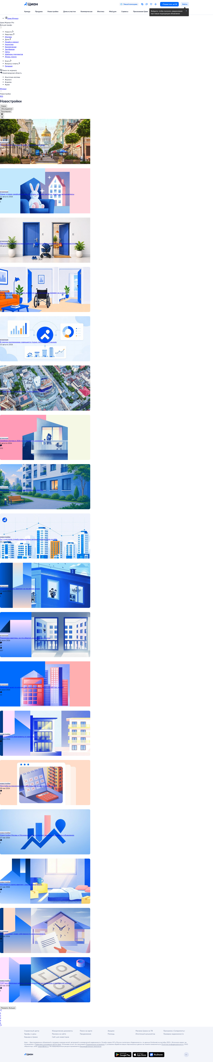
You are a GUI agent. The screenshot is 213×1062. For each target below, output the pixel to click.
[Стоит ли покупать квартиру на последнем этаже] (106, 574)
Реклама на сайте (59, 1034)
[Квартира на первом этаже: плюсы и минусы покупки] (106, 475)
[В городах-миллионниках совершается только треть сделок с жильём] (106, 327)
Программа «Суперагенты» (174, 1031)
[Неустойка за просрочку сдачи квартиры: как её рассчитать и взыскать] (106, 771)
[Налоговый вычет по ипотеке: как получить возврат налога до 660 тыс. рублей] (106, 672)
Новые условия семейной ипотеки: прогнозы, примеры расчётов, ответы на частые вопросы (37, 194)
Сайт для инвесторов (60, 1037)
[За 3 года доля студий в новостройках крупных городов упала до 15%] (106, 524)
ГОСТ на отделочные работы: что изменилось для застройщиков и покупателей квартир (35, 983)
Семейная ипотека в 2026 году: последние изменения (21, 440)
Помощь (111, 1034)
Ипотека (100, 11)
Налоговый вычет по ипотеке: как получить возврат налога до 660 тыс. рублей (32, 687)
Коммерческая (86, 11)
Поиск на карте (86, 1031)
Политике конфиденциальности (172, 1044)
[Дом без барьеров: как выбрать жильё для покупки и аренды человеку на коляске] (106, 278)
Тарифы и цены (30, 1034)
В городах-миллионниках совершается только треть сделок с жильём (28, 342)
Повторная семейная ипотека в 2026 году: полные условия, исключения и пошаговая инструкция (39, 243)
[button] (109, 77)
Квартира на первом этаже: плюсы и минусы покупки (21, 490)
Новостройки (52, 11)
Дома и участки (69, 11)
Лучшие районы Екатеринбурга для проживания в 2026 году (24, 391)
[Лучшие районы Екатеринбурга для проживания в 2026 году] (106, 377)
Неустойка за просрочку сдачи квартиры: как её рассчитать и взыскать (28, 786)
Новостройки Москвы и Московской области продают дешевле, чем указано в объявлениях (37, 835)
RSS (1, 96)
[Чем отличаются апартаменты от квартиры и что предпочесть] (106, 722)
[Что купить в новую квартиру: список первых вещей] (106, 870)
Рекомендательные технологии (90, 1046)
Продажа (39, 11)
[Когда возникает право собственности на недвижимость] (106, 919)
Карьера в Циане (31, 1037)
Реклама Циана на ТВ (144, 1031)
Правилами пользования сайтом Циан (48, 1044)
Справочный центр (31, 1031)
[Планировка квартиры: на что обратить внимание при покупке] (106, 623)
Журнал (3, 89)
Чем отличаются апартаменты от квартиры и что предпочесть (25, 736)
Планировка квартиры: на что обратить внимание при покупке (25, 638)
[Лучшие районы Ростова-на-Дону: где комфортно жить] (106, 130)
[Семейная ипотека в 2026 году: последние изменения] (106, 426)
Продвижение (85, 1034)
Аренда (27, 11)
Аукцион (111, 1031)
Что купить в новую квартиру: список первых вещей (21, 884)
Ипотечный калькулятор (145, 1034)
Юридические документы (62, 1031)
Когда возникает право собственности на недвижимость (22, 934)
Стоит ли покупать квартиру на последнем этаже (20, 588)
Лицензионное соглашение (95, 1044)
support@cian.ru (43, 1046)
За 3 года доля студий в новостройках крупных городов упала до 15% (28, 539)
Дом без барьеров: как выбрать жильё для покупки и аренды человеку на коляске (33, 293)
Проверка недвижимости (173, 1034)
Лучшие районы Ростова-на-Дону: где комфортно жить (22, 145)
